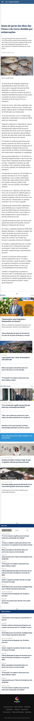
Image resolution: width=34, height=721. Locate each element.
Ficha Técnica (24, 709)
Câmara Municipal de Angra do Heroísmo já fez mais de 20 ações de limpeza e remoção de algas (16, 335)
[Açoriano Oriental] (17, 703)
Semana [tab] (16, 530)
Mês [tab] (27, 530)
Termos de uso (6, 712)
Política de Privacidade (18, 712)
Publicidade (27, 707)
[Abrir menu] (2, 1)
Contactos (17, 709)
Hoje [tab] (7, 530)
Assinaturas (28, 712)
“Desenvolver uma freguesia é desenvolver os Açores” (14, 320)
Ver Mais (32, 295)
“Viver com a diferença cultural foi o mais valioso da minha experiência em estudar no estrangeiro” (16, 417)
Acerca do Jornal (8, 707)
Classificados (9, 709)
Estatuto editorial (18, 707)
